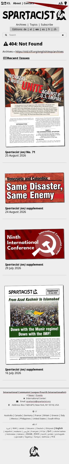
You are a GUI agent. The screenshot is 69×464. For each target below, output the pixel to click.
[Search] (63, 35)
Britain (46, 415)
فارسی (26, 431)
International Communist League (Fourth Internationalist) (34, 392)
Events (39, 395)
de (25, 29)
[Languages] (61, 3)
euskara (17, 431)
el (31, 29)
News (31, 395)
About (17, 3)
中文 (53, 436)
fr (49, 29)
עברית (42, 431)
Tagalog (28, 437)
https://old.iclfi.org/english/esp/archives (39, 51)
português (59, 434)
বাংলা (15, 428)
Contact (29, 3)
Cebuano (30, 428)
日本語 (29, 434)
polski (50, 434)
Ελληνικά (49, 428)
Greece (55, 415)
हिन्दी (49, 431)
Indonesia (10, 434)
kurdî (43, 434)
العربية (8, 428)
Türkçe (37, 437)
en (37, 29)
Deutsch (40, 428)
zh (55, 29)
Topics (34, 24)
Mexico (14, 418)
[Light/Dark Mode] (65, 3)
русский (18, 437)
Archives (21, 24)
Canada (18, 415)
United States (39, 418)
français (34, 431)
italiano (20, 434)
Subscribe (47, 24)
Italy (63, 415)
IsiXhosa (45, 437)
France (38, 415)
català (21, 428)
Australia (8, 415)
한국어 (36, 434)
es (43, 29)
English (59, 428)
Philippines (25, 418)
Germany (28, 415)
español (8, 431)
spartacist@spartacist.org (38, 401)
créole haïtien (59, 431)
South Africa (54, 418)
